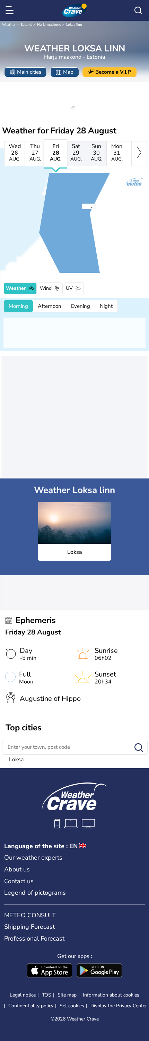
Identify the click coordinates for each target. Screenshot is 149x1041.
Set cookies (72, 1006)
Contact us (19, 881)
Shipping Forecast (29, 927)
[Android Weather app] (99, 971)
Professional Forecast (34, 938)
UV (69, 288)
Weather (9, 24)
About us (17, 869)
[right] (139, 153)
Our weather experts (33, 857)
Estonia (26, 24)
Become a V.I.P (113, 71)
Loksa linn (74, 24)
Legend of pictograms (35, 892)
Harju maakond (49, 24)
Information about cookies (111, 995)
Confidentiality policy (30, 1005)
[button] (84, 206)
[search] (138, 10)
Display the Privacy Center (118, 1006)
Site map (67, 995)
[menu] (10, 10)
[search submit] (139, 748)
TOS (46, 995)
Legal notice (23, 995)
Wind (46, 288)
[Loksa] (81, 206)
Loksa (16, 759)
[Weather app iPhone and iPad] (49, 971)
